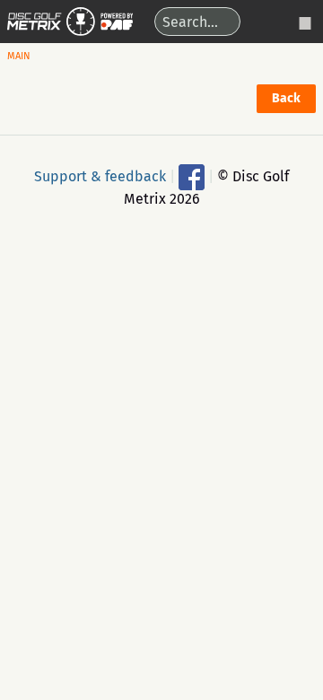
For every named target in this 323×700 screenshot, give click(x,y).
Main (19, 56)
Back (286, 98)
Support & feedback (100, 175)
